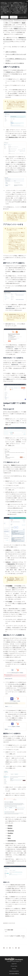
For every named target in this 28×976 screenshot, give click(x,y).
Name (9, 838)
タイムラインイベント (19, 104)
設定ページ (21, 603)
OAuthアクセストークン (20, 28)
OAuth (23, 22)
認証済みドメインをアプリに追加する (14, 63)
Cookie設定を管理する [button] (14, 973)
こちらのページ (17, 368)
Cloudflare (10, 833)
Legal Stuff (14, 963)
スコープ (11, 156)
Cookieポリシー (18, 12)
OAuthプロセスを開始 (17, 271)
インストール (17, 26)
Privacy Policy (14, 966)
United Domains (12, 840)
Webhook (23, 377)
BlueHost (10, 828)
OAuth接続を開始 (13, 137)
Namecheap (11, 830)
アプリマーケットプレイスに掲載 (16, 684)
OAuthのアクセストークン (17, 465)
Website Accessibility (14, 971)
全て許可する (4, 17)
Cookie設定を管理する (22, 17)
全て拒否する (13, 17)
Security (14, 968)
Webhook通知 (11, 564)
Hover (9, 835)
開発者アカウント (11, 72)
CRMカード (10, 104)
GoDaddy (10, 825)
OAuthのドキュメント (13, 171)
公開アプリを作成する (10, 51)
